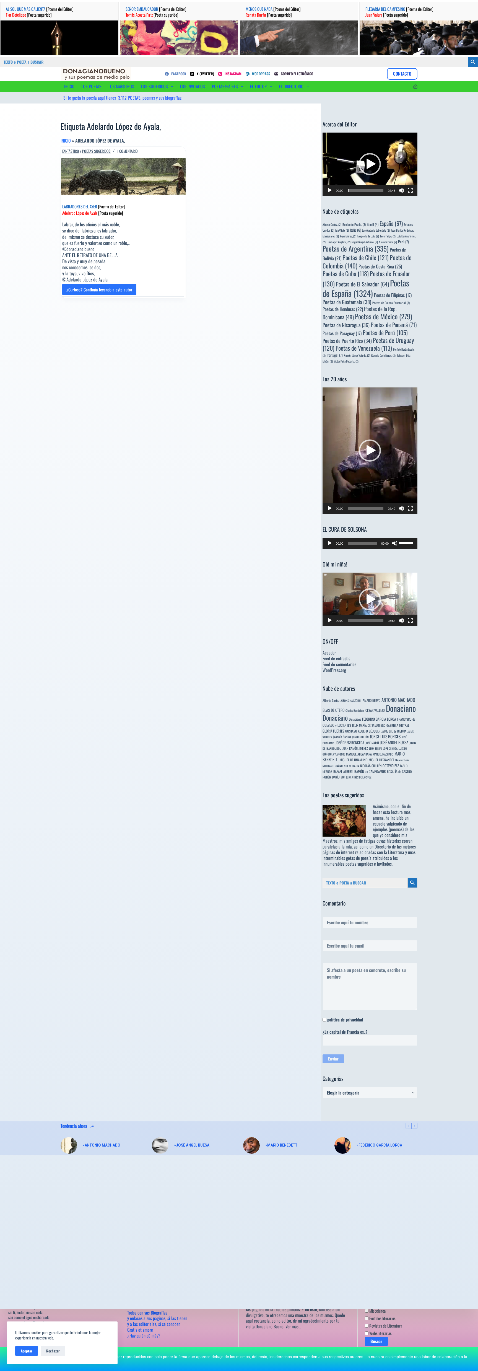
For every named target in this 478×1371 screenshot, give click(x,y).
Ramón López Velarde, (357, 355)
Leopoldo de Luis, (368, 236)
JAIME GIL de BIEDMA (393, 731)
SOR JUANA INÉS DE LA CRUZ (356, 777)
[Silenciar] (401, 190)
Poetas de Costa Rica (380, 266)
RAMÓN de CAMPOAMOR (370, 771)
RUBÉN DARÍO (331, 777)
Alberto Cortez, (332, 224)
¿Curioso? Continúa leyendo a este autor (99, 290)
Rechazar (53, 1351)
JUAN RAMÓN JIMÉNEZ (355, 748)
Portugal (335, 355)
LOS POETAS (91, 86)
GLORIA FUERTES (333, 731)
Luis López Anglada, (338, 242)
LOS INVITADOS (192, 86)
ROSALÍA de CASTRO (399, 771)
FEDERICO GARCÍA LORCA (379, 719)
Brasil (372, 224)
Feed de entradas (336, 658)
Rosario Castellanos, (383, 355)
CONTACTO (402, 73)
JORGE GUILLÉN (360, 737)
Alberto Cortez (331, 700)
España (391, 223)
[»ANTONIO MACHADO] (69, 1145)
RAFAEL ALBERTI (343, 771)
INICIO (69, 86)
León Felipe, (388, 236)
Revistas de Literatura (385, 1326)
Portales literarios (382, 1318)
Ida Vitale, (342, 230)
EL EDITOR (258, 86)
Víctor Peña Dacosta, (346, 361)
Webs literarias (380, 1333)
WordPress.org (334, 670)
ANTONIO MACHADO (398, 699)
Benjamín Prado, (354, 224)
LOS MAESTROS (121, 86)
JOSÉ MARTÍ (372, 742)
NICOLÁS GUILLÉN (370, 765)
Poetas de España (366, 288)
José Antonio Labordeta (376, 230)
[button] (370, 164)
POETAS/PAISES (225, 86)
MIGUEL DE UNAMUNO (354, 759)
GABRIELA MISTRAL (397, 725)
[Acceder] (415, 86)
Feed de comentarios (339, 664)
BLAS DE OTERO (333, 710)
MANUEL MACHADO (383, 754)
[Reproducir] (329, 190)
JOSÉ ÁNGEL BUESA (394, 742)
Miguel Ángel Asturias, (365, 242)
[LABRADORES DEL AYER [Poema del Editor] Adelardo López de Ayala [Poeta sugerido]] (123, 176)
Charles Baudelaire (354, 710)
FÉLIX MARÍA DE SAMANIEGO (368, 725)
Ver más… (293, 1326)
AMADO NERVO (371, 700)
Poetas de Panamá (394, 324)
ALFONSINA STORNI (351, 700)
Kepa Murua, (348, 236)
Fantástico (70, 151)
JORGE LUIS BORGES (385, 736)
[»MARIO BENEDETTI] (251, 1145)
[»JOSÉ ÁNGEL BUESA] (160, 1145)
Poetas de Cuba (346, 273)
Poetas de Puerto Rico (347, 340)
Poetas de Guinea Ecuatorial (391, 302)
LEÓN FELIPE (375, 748)
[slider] (365, 190)
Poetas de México (383, 316)
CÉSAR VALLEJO (375, 710)
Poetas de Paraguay (342, 333)
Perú (403, 241)
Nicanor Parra (402, 760)
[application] (370, 164)
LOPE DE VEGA (390, 748)
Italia (355, 230)
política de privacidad (345, 1019)
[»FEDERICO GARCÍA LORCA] (342, 1145)
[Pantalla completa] (410, 190)
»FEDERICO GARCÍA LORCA (379, 1145)
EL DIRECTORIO (291, 86)
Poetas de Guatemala (347, 302)
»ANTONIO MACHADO (101, 1145)
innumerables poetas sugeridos (348, 863)
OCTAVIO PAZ (391, 765)
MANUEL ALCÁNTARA (359, 754)
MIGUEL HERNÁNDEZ (381, 759)
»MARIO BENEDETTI (281, 1145)
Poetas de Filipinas (393, 295)
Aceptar (26, 1351)
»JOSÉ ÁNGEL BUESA (191, 1145)
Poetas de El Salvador (362, 284)
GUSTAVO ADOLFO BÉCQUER (362, 731)
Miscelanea (377, 1311)
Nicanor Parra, (388, 242)
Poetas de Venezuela (364, 347)
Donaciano (401, 708)
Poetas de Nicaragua (346, 324)
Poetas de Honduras (343, 309)
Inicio (66, 140)
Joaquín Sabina (342, 736)
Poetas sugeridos (96, 151)
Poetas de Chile (365, 257)
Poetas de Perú (385, 332)
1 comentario (127, 151)
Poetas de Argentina (356, 248)
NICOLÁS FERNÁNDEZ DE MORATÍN (341, 766)
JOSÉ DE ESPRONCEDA (350, 742)
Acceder (329, 652)
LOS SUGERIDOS (154, 86)
